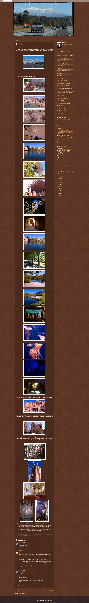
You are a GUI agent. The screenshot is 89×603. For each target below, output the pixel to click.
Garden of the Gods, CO (61, 66)
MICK (64, 42)
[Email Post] (29, 535)
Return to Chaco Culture (61, 81)
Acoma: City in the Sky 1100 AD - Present (65, 55)
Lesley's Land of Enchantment (64, 150)
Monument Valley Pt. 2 (61, 75)
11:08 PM (20, 546)
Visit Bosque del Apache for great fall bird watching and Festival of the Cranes (65, 138)
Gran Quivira (59, 68)
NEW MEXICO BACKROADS (63, 130)
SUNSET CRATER (60, 100)
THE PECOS (59, 105)
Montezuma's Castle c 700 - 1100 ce (64, 71)
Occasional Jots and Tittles (63, 165)
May (60, 176)
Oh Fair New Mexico (62, 125)
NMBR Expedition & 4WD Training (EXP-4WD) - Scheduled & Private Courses (65, 132)
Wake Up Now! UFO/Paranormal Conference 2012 (64, 152)
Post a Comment (21, 585)
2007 (59, 191)
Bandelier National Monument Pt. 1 (63, 57)
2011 (59, 184)
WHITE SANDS (60, 113)
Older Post (51, 590)
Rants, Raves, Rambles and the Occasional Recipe (64, 160)
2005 (59, 195)
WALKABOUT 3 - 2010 (61, 110)
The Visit (60, 180)
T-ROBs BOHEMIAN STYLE (62, 102)
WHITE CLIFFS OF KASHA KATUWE (64, 112)
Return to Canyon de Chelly (62, 80)
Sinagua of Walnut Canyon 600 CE (63, 83)
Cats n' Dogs (60, 121)
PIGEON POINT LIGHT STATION (63, 98)
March (60, 178)
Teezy (20, 550)
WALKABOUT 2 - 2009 (61, 108)
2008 (59, 190)
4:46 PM (20, 566)
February (61, 182)
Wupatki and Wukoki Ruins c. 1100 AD (64, 85)
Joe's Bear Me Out (62, 146)
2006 (59, 193)
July (60, 174)
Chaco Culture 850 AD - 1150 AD (63, 63)
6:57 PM (20, 573)
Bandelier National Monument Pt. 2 (63, 58)
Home (34, 590)
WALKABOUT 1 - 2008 (61, 107)
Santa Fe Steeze (61, 155)
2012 (59, 173)
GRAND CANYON (60, 95)
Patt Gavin (21, 542)
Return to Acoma (60, 78)
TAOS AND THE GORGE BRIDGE (63, 103)
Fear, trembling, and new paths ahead (65, 147)
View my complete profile (67, 44)
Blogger (50, 600)
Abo (57, 53)
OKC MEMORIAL (60, 97)
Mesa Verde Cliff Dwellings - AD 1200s (64, 70)
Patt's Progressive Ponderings (64, 141)
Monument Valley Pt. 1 (61, 73)
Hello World (60, 161)
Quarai (58, 76)
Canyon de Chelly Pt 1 (61, 60)
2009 (59, 188)
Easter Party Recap (61, 156)
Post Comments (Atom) (24, 593)
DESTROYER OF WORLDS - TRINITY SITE (65, 91)
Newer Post (18, 590)
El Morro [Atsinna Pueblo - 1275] (63, 65)
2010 (59, 186)
